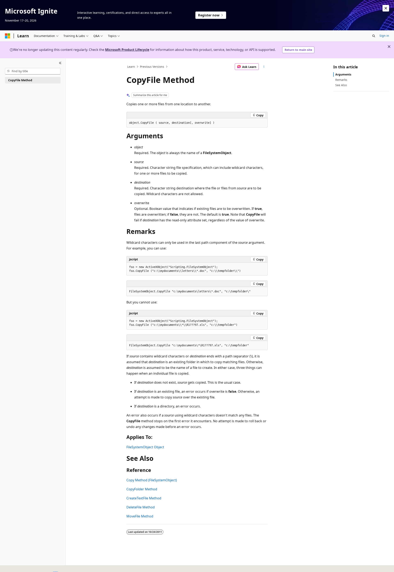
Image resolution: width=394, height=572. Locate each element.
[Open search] (374, 36)
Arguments (343, 74)
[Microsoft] (7, 36)
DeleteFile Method (140, 507)
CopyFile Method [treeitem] (20, 80)
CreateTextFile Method (143, 498)
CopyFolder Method (141, 489)
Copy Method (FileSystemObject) (151, 480)
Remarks (341, 80)
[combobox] (33, 71)
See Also (341, 85)
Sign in (384, 36)
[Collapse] (60, 63)
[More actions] (264, 66)
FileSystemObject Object (145, 447)
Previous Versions (152, 67)
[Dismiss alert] (386, 8)
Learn (131, 67)
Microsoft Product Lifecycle (127, 49)
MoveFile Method (139, 516)
